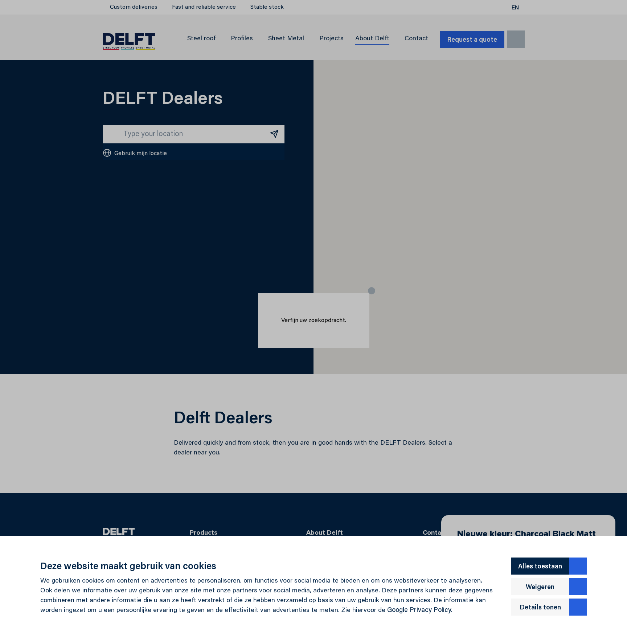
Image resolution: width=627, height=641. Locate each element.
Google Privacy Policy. (419, 610)
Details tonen (540, 608)
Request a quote (472, 40)
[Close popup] (371, 290)
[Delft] (129, 39)
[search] (516, 39)
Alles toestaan (540, 567)
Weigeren (540, 587)
